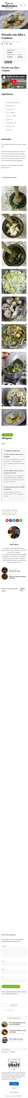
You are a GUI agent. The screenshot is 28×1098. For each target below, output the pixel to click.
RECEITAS (18, 41)
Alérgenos (7, 434)
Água (7, 129)
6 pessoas (20, 57)
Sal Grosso (9, 126)
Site (2, 977)
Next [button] (21, 590)
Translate (13, 1052)
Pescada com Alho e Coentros (9, 513)
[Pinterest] (17, 520)
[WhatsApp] (20, 520)
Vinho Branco (9, 122)
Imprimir (8, 62)
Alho (7, 112)
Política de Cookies (9, 1095)
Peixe (13, 41)
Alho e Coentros (6, 510)
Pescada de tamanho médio (13, 102)
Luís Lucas (14, 544)
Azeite (7, 119)
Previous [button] (22, 588)
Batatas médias (10, 105)
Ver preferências (14, 1092)
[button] (14, 1069)
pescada (15, 510)
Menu (24, 5)
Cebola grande (9, 109)
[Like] (7, 520)
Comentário (5, 946)
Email (3, 969)
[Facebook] (10, 520)
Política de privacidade (17, 1095)
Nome (3, 961)
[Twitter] (14, 520)
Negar (14, 1088)
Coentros (8, 116)
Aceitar (14, 1083)
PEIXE (3, 443)
